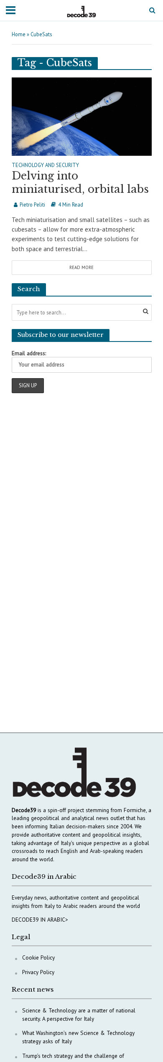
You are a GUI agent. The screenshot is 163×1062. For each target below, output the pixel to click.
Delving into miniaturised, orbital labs (80, 183)
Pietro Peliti (32, 204)
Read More (81, 267)
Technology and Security (45, 165)
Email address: (29, 353)
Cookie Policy (38, 957)
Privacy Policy (38, 972)
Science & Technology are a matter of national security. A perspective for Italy (78, 1014)
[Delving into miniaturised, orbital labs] (82, 116)
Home (18, 34)
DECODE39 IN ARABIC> (40, 919)
